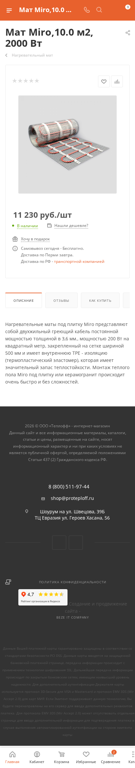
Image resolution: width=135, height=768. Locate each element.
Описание (23, 300)
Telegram (76, 543)
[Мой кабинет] (111, 10)
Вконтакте (59, 543)
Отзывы (61, 300)
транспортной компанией (79, 261)
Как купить (100, 300)
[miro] (67, 144)
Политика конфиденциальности (73, 582)
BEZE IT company (72, 617)
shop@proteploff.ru (72, 498)
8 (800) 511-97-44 (68, 486)
